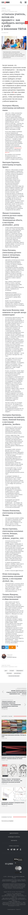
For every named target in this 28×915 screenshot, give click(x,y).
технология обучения (14, 676)
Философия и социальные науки (9, 11)
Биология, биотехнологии (7, 700)
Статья (3, 8)
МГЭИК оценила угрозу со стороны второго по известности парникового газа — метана (16, 692)
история (12, 670)
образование (19, 670)
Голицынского (18, 148)
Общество (4, 10)
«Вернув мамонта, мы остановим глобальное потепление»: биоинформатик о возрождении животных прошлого (11, 704)
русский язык (17, 673)
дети (6, 670)
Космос (4, 753)
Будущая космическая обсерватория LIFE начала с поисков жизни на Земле (14, 757)
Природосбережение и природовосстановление (21, 689)
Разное (8, 10)
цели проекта (14, 833)
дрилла (7, 152)
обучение (9, 673)
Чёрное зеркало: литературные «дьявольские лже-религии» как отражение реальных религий (12, 780)
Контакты (14, 840)
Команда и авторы (14, 837)
